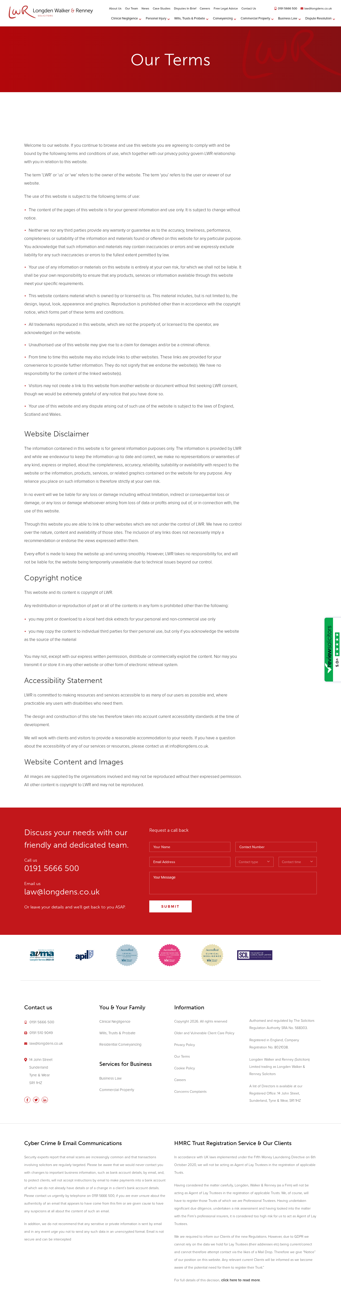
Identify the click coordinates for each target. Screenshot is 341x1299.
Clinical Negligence (124, 18)
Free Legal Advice (226, 8)
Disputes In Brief (185, 8)
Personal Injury (156, 18)
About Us (115, 8)
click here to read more (240, 1280)
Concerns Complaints (190, 1092)
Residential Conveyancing (120, 1044)
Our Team (131, 8)
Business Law (287, 18)
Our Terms (182, 1056)
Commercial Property (255, 18)
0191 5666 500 (287, 8)
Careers (205, 8)
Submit (170, 906)
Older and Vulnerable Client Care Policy (204, 1033)
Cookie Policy (184, 1068)
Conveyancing (223, 18)
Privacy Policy (184, 1045)
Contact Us (248, 8)
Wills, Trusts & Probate (189, 18)
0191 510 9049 (41, 1032)
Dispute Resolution (318, 18)
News (145, 8)
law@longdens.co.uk (318, 8)
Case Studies (161, 8)
